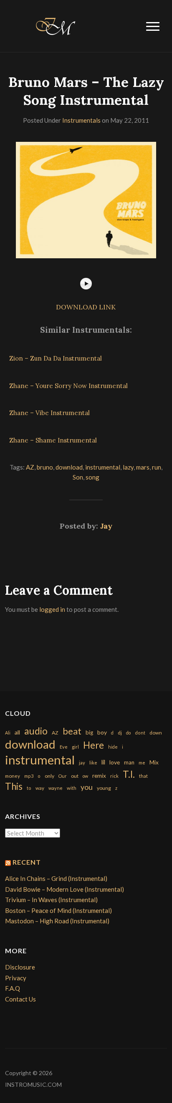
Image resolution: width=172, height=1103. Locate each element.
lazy (128, 467)
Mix (154, 762)
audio (36, 731)
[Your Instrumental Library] (54, 25)
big (89, 732)
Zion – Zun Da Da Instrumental (55, 358)
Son (78, 477)
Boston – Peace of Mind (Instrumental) (58, 910)
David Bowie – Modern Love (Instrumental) (64, 889)
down (155, 732)
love (114, 762)
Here (93, 745)
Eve (64, 746)
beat (72, 731)
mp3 (28, 776)
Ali (7, 732)
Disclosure (20, 967)
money (12, 776)
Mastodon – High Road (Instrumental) (57, 921)
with (71, 788)
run (156, 467)
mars (142, 467)
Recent (27, 862)
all (17, 732)
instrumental (102, 467)
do (128, 732)
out (74, 776)
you (87, 786)
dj (120, 733)
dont (140, 732)
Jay (106, 526)
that (143, 776)
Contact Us (20, 999)
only (49, 776)
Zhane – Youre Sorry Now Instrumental (68, 386)
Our (62, 776)
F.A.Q (12, 988)
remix (99, 775)
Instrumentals (81, 120)
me (142, 762)
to (29, 788)
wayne (55, 788)
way (39, 788)
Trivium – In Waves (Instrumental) (51, 899)
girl (75, 746)
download (69, 467)
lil (103, 762)
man (129, 762)
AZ (30, 467)
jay (82, 762)
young (104, 788)
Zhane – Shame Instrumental (53, 440)
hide (113, 746)
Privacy (15, 978)
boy (102, 732)
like (93, 762)
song (92, 477)
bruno (45, 467)
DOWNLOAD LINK (86, 307)
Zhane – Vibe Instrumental (49, 413)
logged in (52, 609)
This (14, 786)
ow (85, 776)
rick (114, 776)
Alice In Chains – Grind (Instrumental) (56, 878)
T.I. (129, 774)
